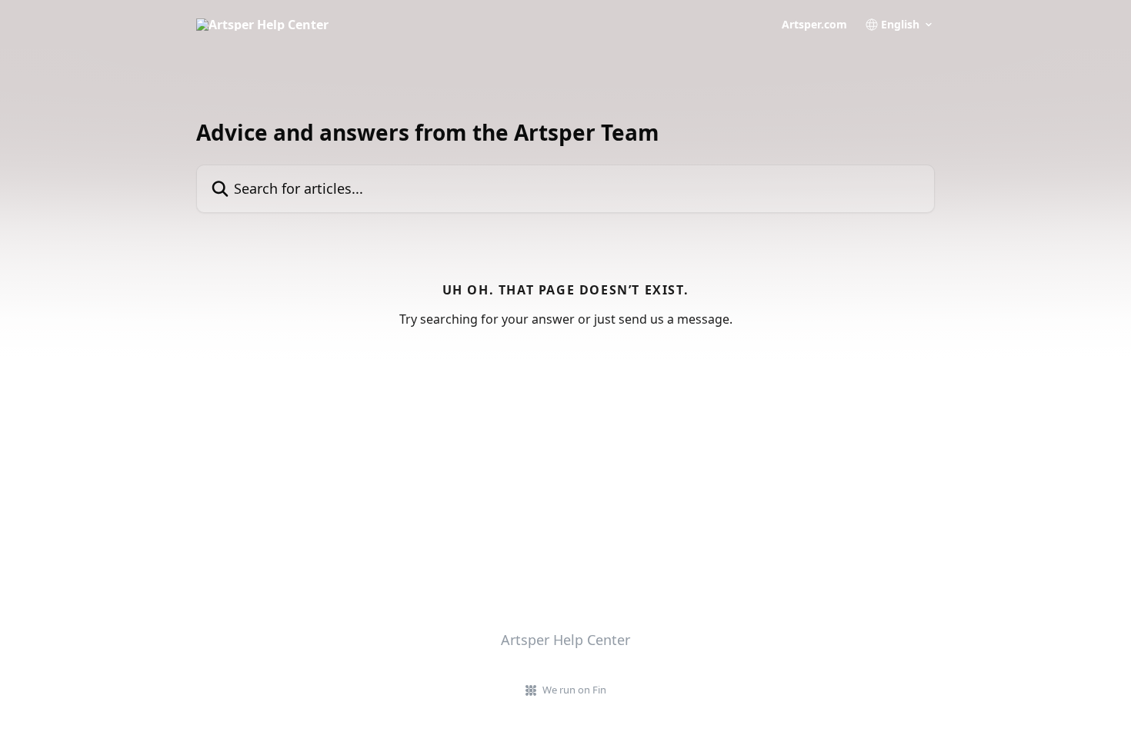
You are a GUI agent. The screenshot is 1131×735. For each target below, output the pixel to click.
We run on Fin (574, 690)
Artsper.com (814, 24)
